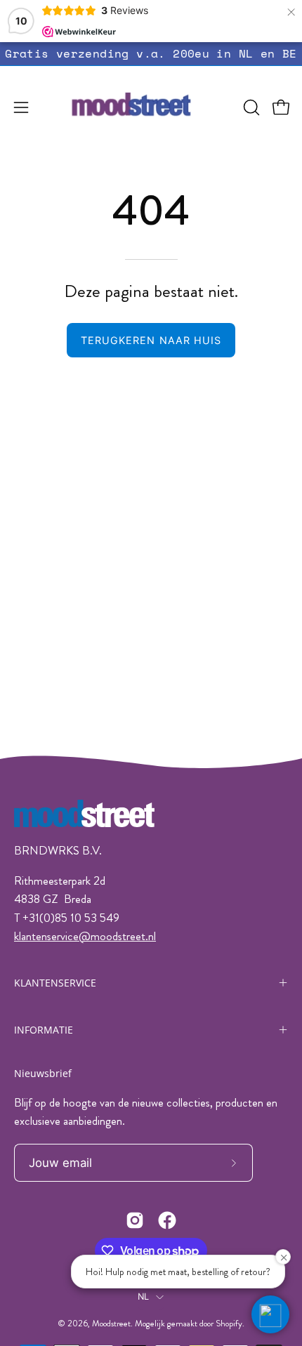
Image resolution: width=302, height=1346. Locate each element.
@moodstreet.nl (117, 936)
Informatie (43, 1029)
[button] (250, 107)
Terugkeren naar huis (151, 340)
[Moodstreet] (151, 107)
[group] (151, 53)
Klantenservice (55, 982)
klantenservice (46, 936)
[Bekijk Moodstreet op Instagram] (134, 1220)
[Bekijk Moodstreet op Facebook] (167, 1220)
